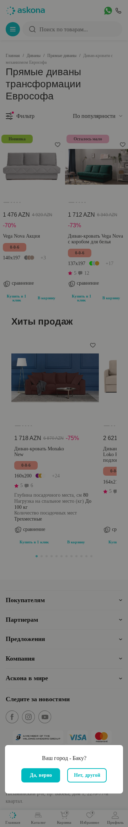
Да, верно (41, 775)
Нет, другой (87, 775)
